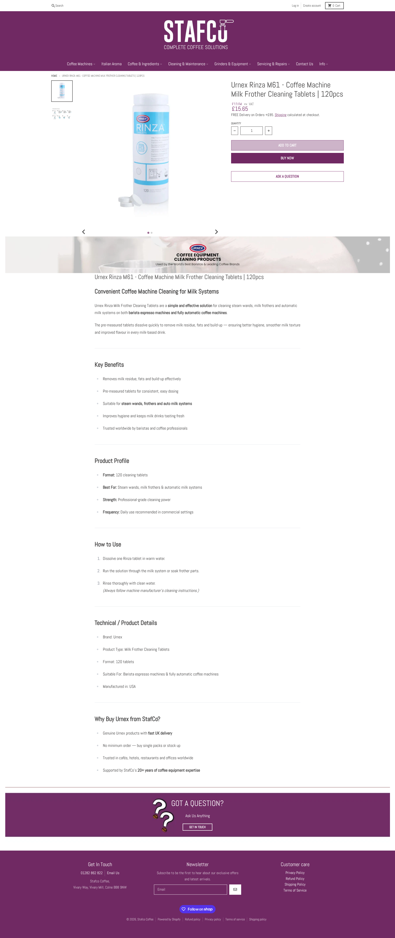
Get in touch (197, 827)
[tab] (148, 233)
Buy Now (287, 158)
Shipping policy (258, 919)
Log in (295, 6)
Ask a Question (287, 176)
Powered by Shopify (169, 919)
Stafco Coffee (145, 919)
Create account (312, 6)
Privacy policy (213, 919)
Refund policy (192, 919)
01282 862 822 (92, 873)
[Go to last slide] (84, 232)
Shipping (280, 115)
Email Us (113, 873)
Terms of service (235, 919)
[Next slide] (216, 232)
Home (54, 76)
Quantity (236, 123)
